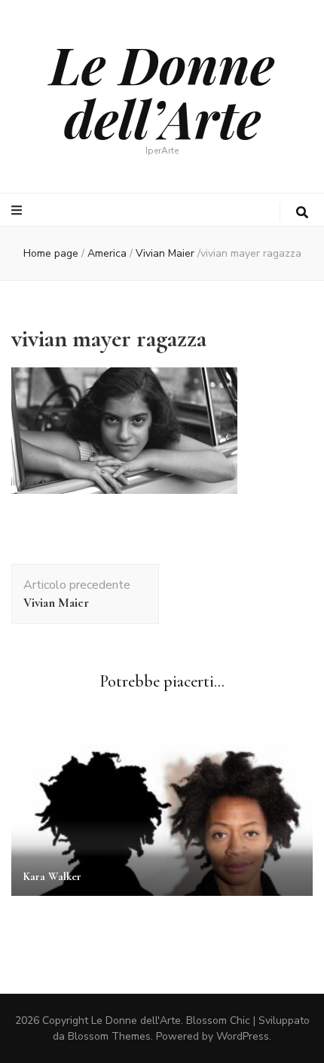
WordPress (242, 1036)
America (107, 253)
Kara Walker (52, 876)
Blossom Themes (109, 1036)
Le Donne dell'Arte (136, 1020)
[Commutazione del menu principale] (18, 210)
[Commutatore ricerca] (302, 212)
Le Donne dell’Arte (162, 90)
